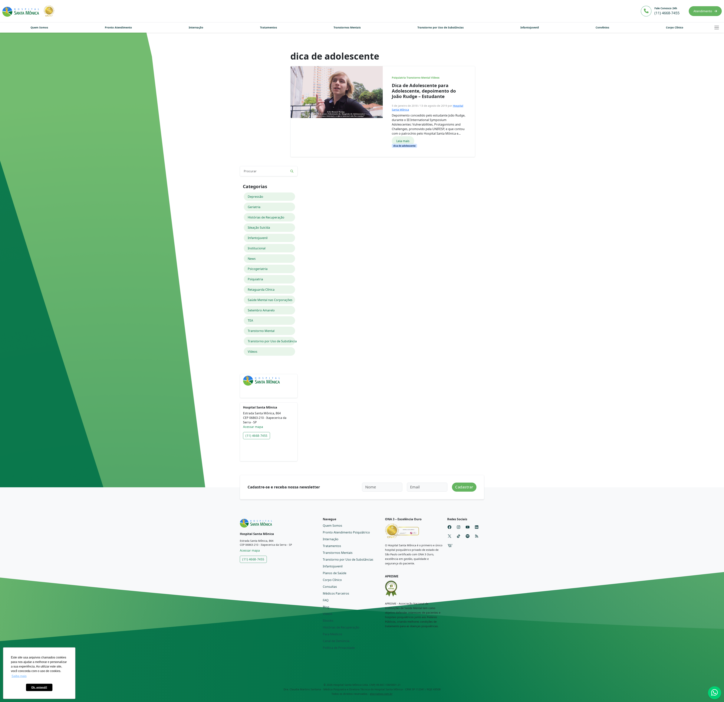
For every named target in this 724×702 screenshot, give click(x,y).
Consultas (330, 587)
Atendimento (703, 11)
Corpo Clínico (674, 27)
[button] (717, 27)
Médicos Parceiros (336, 593)
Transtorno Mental (418, 77)
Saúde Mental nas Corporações (270, 300)
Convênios (602, 27)
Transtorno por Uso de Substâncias (440, 27)
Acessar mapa (253, 427)
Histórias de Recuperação (266, 217)
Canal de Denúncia (336, 641)
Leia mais (403, 141)
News (252, 259)
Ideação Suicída (259, 227)
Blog (326, 607)
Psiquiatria (399, 77)
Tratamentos (268, 27)
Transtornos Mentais (347, 27)
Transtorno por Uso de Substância (271, 341)
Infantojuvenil (529, 27)
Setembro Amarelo (261, 310)
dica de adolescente (404, 145)
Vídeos (435, 77)
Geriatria (254, 207)
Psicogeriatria (258, 269)
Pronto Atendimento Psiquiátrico (346, 532)
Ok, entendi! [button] (39, 687)
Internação (196, 27)
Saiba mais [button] (19, 676)
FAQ (326, 600)
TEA (250, 320)
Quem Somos (39, 27)
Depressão (255, 197)
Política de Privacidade (339, 648)
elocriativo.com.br (381, 694)
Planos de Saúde (334, 573)
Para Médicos (332, 634)
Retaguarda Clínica (261, 289)
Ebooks (328, 620)
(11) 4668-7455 (256, 436)
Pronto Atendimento (118, 27)
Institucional (256, 248)
